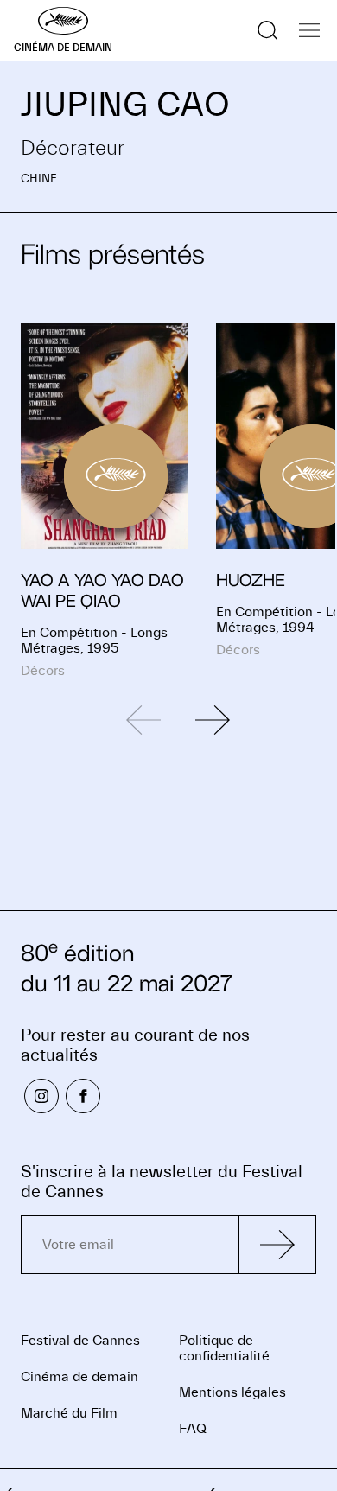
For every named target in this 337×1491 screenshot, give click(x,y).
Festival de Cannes (80, 1340)
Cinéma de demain (79, 1377)
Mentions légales (232, 1392)
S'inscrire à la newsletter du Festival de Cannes (161, 1181)
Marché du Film (69, 1413)
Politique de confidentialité (224, 1348)
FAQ (193, 1429)
